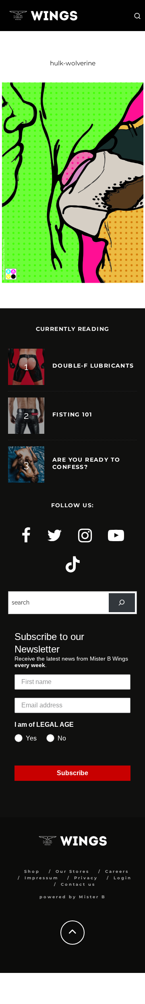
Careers (117, 871)
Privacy (86, 878)
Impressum (41, 878)
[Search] (122, 602)
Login (123, 878)
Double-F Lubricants (93, 365)
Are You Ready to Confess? (86, 463)
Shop (32, 871)
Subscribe (72, 773)
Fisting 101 (72, 414)
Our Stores (72, 871)
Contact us (78, 884)
